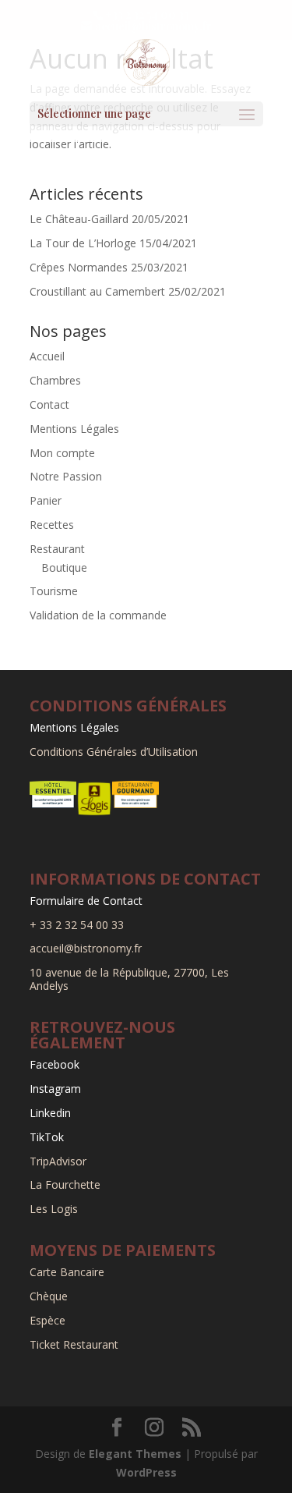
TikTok (47, 1137)
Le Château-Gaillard (79, 218)
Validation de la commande (98, 615)
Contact (49, 404)
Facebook (54, 1064)
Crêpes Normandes (79, 267)
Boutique (64, 567)
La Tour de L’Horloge (83, 243)
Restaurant (57, 548)
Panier (46, 500)
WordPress (146, 1472)
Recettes (52, 524)
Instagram (55, 1088)
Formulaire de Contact (86, 900)
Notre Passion (66, 476)
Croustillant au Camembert (97, 291)
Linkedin (50, 1112)
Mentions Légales (74, 428)
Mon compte (62, 452)
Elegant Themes (135, 1453)
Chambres (55, 380)
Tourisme (54, 590)
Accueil (47, 356)
